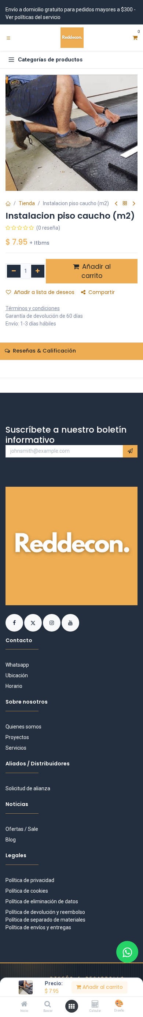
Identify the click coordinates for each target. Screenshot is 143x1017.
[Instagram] (52, 622)
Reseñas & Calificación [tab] (43, 350)
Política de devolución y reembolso (45, 912)
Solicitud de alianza (28, 788)
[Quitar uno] (14, 271)
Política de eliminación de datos (42, 901)
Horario (14, 686)
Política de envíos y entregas (38, 927)
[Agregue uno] (38, 271)
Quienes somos (23, 727)
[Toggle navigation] (8, 38)
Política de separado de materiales (45, 920)
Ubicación (17, 675)
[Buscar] (47, 1004)
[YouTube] (70, 622)
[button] (130, 451)
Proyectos (17, 737)
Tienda (27, 203)
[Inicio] (24, 1004)
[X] (33, 622)
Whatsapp (17, 665)
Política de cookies (27, 891)
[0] (135, 38)
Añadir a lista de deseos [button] (44, 292)
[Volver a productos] (125, 203)
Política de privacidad (30, 880)
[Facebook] (15, 622)
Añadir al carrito (102, 987)
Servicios (16, 748)
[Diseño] (119, 1004)
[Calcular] (95, 1004)
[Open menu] (71, 1006)
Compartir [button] (101, 292)
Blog (11, 840)
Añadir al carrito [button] (95, 271)
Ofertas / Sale (22, 829)
